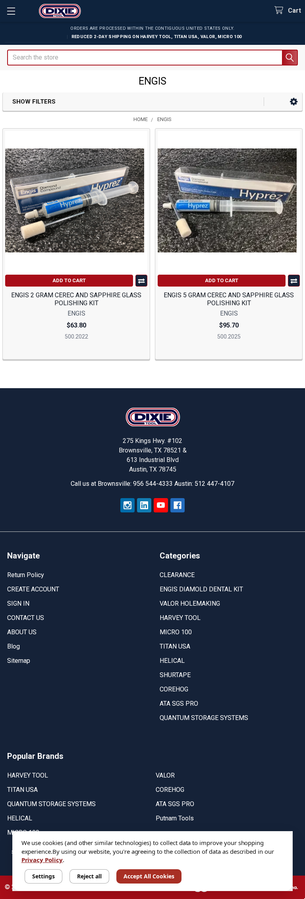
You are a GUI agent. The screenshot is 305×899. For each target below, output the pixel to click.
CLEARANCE (177, 575)
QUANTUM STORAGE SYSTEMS (204, 718)
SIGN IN (18, 603)
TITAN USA (175, 646)
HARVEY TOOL (180, 618)
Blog (13, 646)
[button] (293, 101)
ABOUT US (22, 632)
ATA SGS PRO (179, 703)
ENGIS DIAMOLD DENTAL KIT (201, 589)
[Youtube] (161, 505)
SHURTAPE (175, 675)
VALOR (165, 775)
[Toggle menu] (11, 11)
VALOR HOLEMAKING (190, 603)
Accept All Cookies (149, 876)
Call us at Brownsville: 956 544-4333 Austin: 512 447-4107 (152, 483)
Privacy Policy (42, 860)
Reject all (89, 876)
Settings (43, 876)
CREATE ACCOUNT (33, 589)
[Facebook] (177, 505)
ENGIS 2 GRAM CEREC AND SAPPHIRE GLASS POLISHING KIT (76, 299)
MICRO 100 (176, 632)
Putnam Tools (175, 818)
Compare (141, 281)
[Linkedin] (144, 505)
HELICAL (172, 660)
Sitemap (18, 660)
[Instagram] (127, 505)
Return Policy (25, 575)
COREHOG (174, 689)
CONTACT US (25, 618)
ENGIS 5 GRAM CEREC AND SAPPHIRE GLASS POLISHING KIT (229, 299)
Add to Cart (69, 280)
